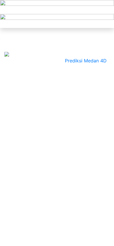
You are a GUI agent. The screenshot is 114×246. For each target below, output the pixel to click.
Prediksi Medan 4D (85, 61)
